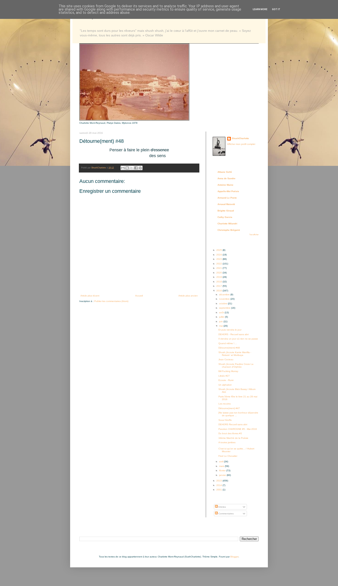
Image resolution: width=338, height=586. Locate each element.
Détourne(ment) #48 (229, 347)
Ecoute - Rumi (225, 380)
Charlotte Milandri (227, 223)
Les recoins (224, 403)
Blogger (234, 556)
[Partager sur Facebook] (136, 168)
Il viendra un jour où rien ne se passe (238, 338)
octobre (223, 303)
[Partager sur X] (131, 168)
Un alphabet (225, 385)
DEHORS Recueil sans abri (232, 424)
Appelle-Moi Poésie (228, 191)
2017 (219, 286)
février (222, 470)
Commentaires (226, 513)
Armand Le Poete (227, 197)
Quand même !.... (227, 343)
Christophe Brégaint (229, 230)
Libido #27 (224, 376)
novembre (224, 299)
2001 (219, 489)
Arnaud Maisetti (226, 204)
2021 (219, 268)
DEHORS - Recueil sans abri (233, 334)
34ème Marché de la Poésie (233, 438)
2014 (219, 485)
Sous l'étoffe (225, 420)
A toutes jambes (226, 442)
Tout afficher (254, 235)
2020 (219, 272)
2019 (219, 277)
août (222, 312)
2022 (219, 263)
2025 (219, 250)
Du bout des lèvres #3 (230, 433)
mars (222, 466)
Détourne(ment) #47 (229, 408)
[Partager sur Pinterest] (140, 168)
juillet (222, 317)
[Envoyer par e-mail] (122, 168)
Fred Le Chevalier (227, 456)
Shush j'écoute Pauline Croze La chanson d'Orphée (235, 365)
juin (221, 321)
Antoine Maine (225, 185)
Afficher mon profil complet (241, 144)
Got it (276, 9)
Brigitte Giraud (226, 210)
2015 (219, 480)
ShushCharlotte (240, 138)
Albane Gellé (225, 172)
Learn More (260, 9)
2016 (219, 290)
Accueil (139, 295)
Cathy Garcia (225, 217)
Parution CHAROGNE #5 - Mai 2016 (237, 429)
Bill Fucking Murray (228, 371)
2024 (219, 254)
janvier (223, 475)
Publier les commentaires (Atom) (111, 301)
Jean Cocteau (225, 359)
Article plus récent (89, 295)
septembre (225, 308)
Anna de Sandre (226, 178)
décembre (224, 294)
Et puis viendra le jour (229, 329)
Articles (222, 507)
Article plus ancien (188, 295)
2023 (219, 259)
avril (221, 461)
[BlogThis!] (127, 168)
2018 (219, 281)
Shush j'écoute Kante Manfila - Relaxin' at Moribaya (234, 353)
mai (221, 326)
